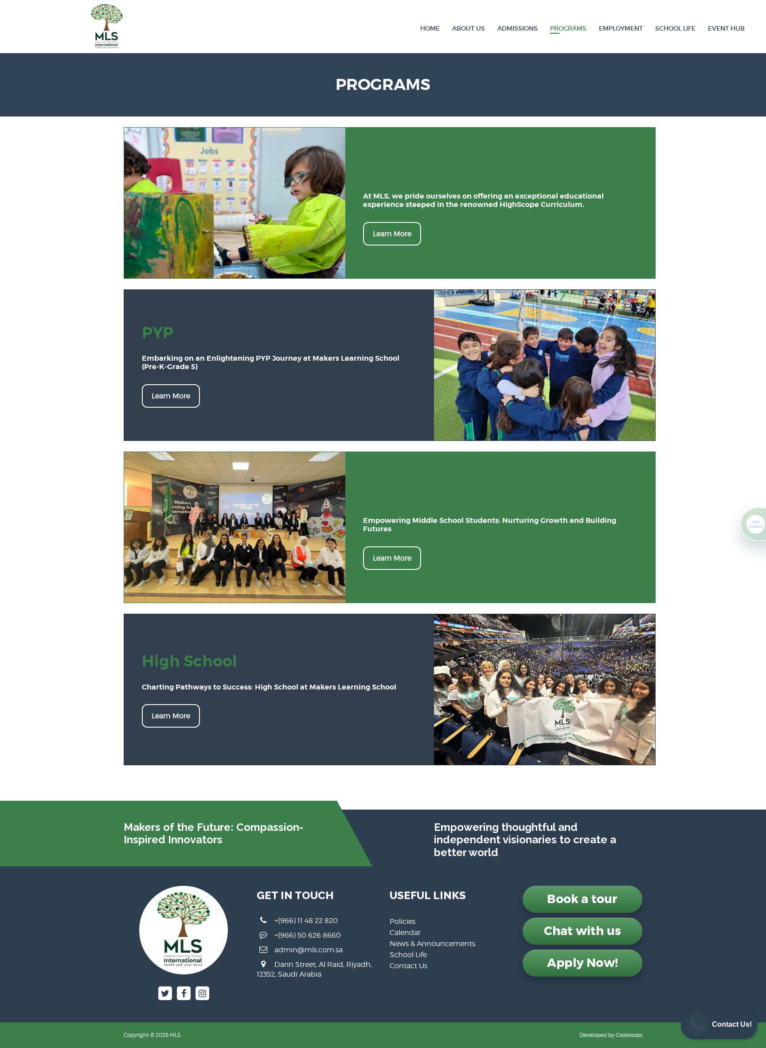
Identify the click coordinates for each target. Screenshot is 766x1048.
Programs (568, 28)
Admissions (517, 28)
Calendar (405, 932)
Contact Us (408, 966)
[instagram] (202, 993)
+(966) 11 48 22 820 (306, 920)
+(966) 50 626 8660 (307, 935)
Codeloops (629, 1035)
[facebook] (184, 993)
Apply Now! (582, 962)
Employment (621, 28)
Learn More (392, 234)
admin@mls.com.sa (308, 950)
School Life (675, 28)
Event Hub (726, 28)
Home (430, 28)
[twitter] (165, 993)
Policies (402, 921)
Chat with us (582, 931)
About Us (468, 28)
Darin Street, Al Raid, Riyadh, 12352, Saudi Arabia (314, 969)
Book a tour (582, 899)
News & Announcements (432, 943)
